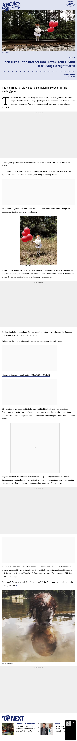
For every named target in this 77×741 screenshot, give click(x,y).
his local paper (8, 483)
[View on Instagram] (35, 448)
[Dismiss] (73, 722)
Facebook (46, 208)
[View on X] (38, 192)
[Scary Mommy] (11, 6)
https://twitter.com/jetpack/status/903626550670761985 (26, 375)
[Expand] (67, 722)
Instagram (65, 208)
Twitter (54, 208)
